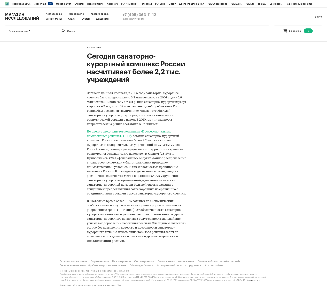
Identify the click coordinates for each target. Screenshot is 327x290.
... (317, 3)
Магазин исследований (22, 16)
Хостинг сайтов (214, 265)
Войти (318, 17)
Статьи (86, 19)
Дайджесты (102, 19)
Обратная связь (100, 261)
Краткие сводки (100, 14)
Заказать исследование (73, 261)
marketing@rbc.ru (133, 19)
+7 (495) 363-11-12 (139, 15)
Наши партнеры (121, 261)
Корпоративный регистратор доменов (179, 265)
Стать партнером (144, 261)
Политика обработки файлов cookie (219, 261)
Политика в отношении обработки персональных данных (93, 265)
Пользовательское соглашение (176, 261)
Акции (71, 19)
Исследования (53, 14)
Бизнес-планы (53, 19)
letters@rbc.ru (254, 279)
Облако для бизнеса (141, 265)
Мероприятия (76, 14)
